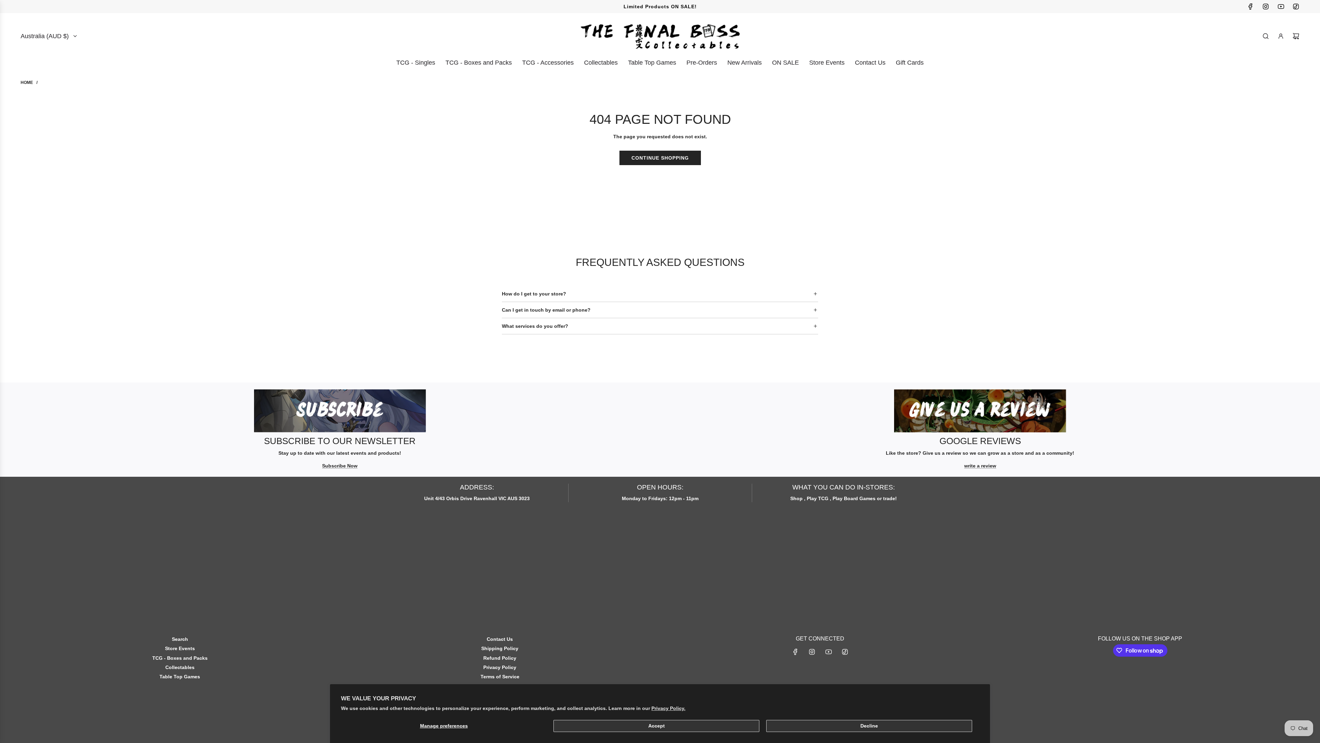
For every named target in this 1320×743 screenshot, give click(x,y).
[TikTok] (1296, 6)
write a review (980, 466)
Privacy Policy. (668, 708)
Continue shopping (660, 158)
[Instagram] (1265, 6)
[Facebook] (1250, 6)
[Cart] (1296, 36)
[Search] (1265, 36)
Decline (869, 726)
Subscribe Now (340, 466)
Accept (656, 726)
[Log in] (1280, 36)
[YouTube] (1280, 6)
